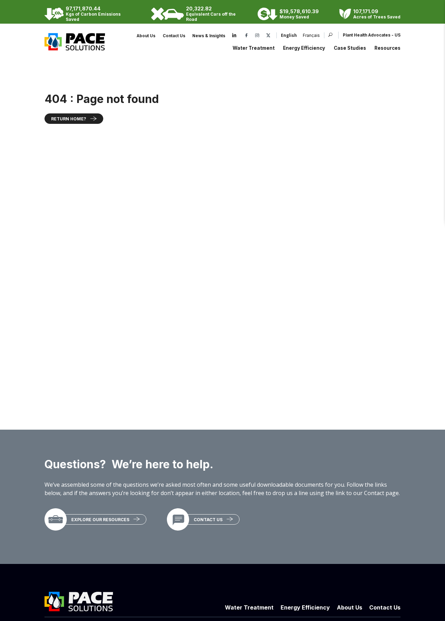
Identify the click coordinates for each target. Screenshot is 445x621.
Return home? (68, 118)
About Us (146, 35)
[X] (268, 35)
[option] (308, 36)
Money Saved (294, 16)
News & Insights (208, 35)
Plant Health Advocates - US (371, 35)
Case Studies (350, 48)
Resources (387, 48)
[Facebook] (246, 35)
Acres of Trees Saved (376, 16)
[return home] (74, 46)
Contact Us (174, 35)
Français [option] (311, 36)
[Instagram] (257, 35)
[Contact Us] (178, 519)
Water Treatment (254, 48)
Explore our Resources (100, 519)
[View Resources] (55, 519)
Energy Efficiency (304, 48)
